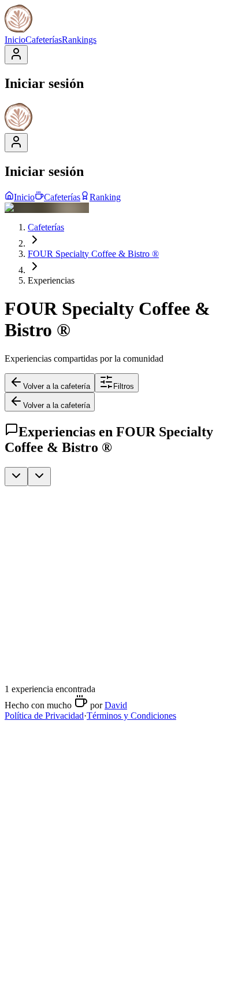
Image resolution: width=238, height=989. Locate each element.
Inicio (15, 40)
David (116, 705)
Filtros (123, 386)
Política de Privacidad (44, 715)
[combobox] (16, 476)
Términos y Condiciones (131, 715)
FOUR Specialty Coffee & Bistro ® (93, 254)
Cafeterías (43, 40)
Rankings (79, 40)
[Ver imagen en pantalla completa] (97, 554)
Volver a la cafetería (56, 386)
